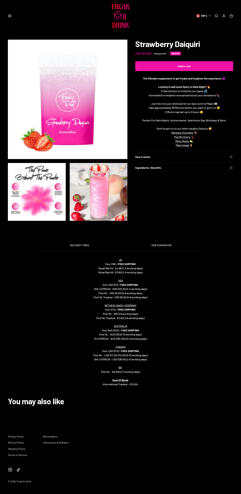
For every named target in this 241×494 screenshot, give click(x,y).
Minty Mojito (182, 141)
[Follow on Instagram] (10, 469)
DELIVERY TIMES (79, 245)
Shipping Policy (16, 448)
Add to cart (184, 66)
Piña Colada (182, 145)
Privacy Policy (16, 436)
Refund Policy (16, 442)
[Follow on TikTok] (18, 469)
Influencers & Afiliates (56, 442)
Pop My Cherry (182, 136)
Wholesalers (50, 436)
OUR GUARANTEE (161, 245)
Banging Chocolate (182, 132)
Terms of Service (17, 454)
